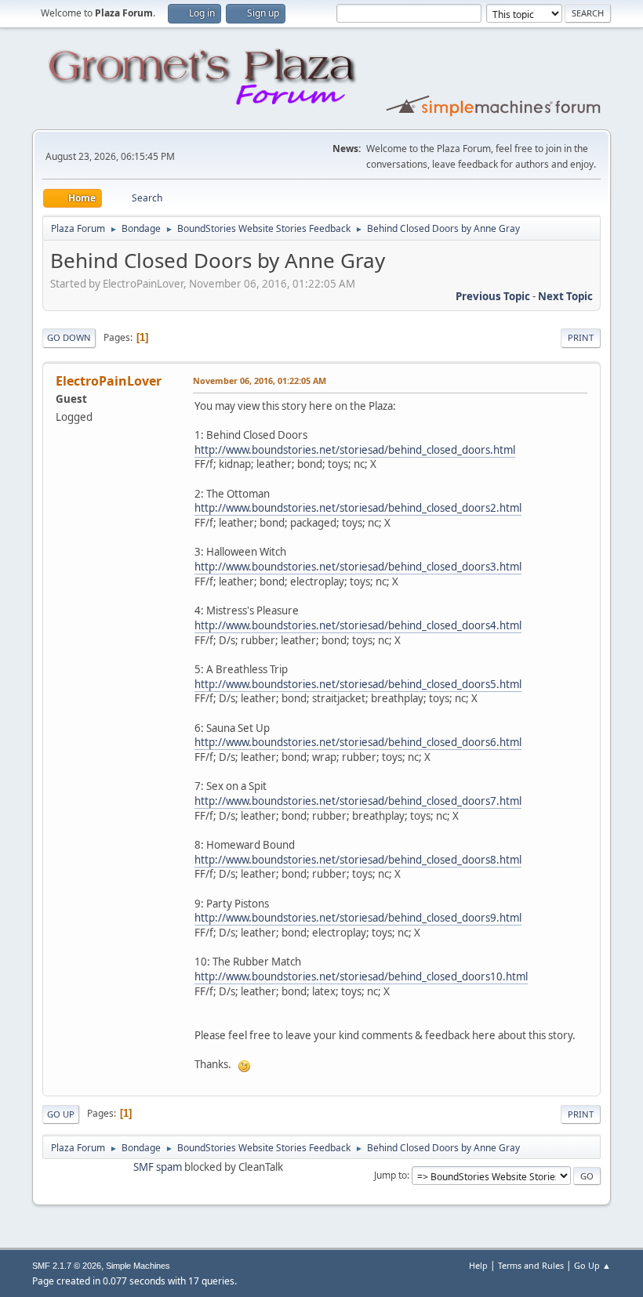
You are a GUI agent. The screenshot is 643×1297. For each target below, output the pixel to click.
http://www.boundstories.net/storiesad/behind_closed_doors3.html (357, 567)
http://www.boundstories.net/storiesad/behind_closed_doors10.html (361, 976)
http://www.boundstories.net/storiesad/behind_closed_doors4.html (357, 625)
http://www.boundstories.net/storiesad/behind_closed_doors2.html (357, 508)
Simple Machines (138, 1265)
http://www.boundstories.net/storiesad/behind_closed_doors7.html (357, 801)
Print (581, 337)
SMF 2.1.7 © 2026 (66, 1265)
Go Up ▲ (592, 1265)
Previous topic (493, 296)
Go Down (69, 337)
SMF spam (157, 1167)
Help (478, 1265)
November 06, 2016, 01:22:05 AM (259, 380)
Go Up (60, 1114)
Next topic (565, 296)
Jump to (390, 1175)
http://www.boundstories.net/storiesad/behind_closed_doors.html (354, 450)
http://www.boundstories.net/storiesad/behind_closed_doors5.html (357, 684)
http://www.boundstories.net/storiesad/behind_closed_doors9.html (357, 918)
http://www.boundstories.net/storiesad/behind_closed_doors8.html (357, 860)
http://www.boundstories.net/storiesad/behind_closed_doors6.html (357, 742)
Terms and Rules (531, 1265)
